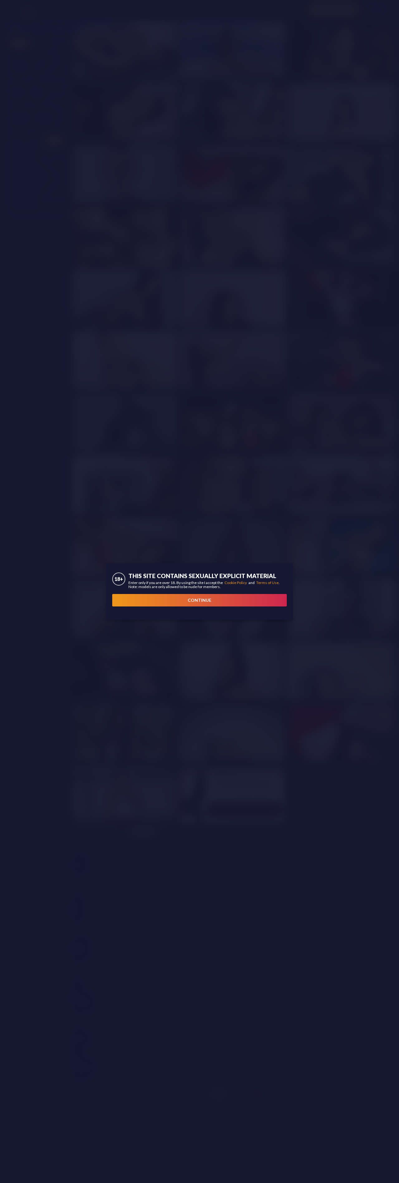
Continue (199, 600)
